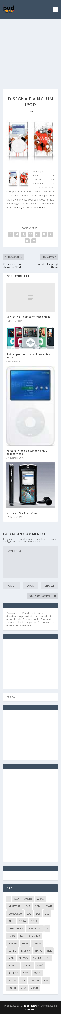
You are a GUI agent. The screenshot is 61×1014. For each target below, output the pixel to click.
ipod (25, 943)
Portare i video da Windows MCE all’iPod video (26, 452)
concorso (15, 913)
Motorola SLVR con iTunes (22, 513)
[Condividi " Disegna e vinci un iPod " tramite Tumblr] (23, 234)
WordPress (30, 1009)
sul (23, 980)
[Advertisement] (30, 50)
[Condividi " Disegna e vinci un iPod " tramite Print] (33, 241)
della (22, 921)
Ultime (30, 111)
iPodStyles (19, 207)
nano (38, 950)
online (37, 958)
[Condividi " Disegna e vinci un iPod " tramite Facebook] (10, 234)
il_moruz (34, 936)
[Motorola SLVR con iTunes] (30, 485)
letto (12, 950)
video (34, 987)
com (37, 906)
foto (11, 936)
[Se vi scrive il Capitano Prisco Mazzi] (30, 297)
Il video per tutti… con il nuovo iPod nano (29, 356)
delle (34, 921)
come (48, 906)
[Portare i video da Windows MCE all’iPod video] (30, 406)
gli (22, 936)
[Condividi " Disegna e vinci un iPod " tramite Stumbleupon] (50, 234)
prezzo (13, 965)
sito (26, 973)
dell (11, 921)
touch (34, 980)
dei (38, 913)
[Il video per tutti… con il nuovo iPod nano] (30, 338)
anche (28, 898)
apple (40, 898)
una (23, 987)
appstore (14, 906)
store (12, 980)
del (47, 913)
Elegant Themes (29, 1005)
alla (16, 898)
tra (46, 980)
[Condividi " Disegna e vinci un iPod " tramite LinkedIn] (37, 234)
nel (49, 950)
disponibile (15, 928)
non (11, 958)
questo (27, 965)
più (48, 958)
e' (47, 928)
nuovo (23, 958)
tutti (12, 987)
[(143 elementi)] (8, 899)
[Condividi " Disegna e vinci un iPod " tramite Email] (27, 241)
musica (25, 950)
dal (29, 913)
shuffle (13, 973)
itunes (37, 943)
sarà (40, 965)
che (27, 906)
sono (37, 973)
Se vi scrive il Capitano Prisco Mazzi (28, 316)
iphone (12, 943)
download (35, 928)
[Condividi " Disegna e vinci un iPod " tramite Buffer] (44, 234)
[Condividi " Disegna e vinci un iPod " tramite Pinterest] (30, 234)
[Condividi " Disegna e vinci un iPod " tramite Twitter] (17, 234)
